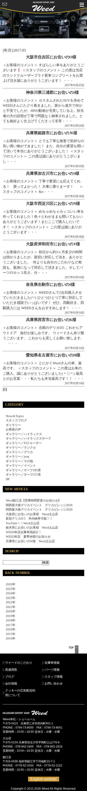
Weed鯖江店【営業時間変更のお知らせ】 (33, 500)
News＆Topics (15, 416)
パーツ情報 (52, 669)
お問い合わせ (54, 683)
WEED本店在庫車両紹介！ (24, 532)
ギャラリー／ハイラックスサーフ (28, 438)
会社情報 (11, 683)
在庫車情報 (52, 662)
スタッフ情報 (54, 676)
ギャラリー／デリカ (19, 452)
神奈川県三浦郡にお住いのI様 (52, 92)
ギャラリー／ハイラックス (24, 434)
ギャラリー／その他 (19, 461)
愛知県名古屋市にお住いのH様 (53, 355)
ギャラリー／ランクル (21, 447)
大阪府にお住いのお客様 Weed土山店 (32, 514)
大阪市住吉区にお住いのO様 (51, 57)
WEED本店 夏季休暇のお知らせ (28, 536)
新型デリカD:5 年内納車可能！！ (29, 518)
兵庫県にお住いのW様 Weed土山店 (30, 541)
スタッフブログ (16, 420)
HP (8, 479)
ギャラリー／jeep (17, 456)
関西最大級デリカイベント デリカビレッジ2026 (39, 505)
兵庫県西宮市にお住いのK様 (51, 320)
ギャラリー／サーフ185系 (23, 470)
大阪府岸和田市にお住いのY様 (53, 244)
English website (43, 779)
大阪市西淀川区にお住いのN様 (53, 203)
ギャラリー (13, 425)
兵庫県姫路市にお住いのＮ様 (51, 133)
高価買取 (11, 669)
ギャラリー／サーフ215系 (23, 474)
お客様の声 (13, 429)
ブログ (9, 676)
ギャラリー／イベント (21, 465)
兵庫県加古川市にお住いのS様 (52, 173)
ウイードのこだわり (18, 662)
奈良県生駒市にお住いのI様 (50, 284)
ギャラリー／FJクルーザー (24, 443)
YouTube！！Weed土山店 (22, 523)
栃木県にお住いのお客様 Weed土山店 (32, 527)
